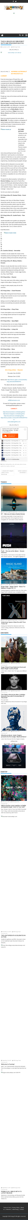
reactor (8, 466)
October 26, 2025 (6, 731)
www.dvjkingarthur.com (14, 421)
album (3, 464)
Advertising (15, 1209)
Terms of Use (7, 1207)
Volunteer (8, 1209)
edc (13, 464)
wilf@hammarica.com (14, 400)
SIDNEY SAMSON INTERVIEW (22, 471)
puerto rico (3, 466)
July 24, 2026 (5, 512)
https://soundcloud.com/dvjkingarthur (14, 415)
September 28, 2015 (6, 1060)
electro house (23, 464)
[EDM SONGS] (2, 35)
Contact (22, 1209)
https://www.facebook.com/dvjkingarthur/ (14, 412)
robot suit (12, 466)
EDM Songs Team (16, 47)
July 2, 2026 (4, 549)
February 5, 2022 (6, 801)
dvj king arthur (9, 464)
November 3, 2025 (6, 691)
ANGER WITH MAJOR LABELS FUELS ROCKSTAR (7, 472)
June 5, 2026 (5, 620)
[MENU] (26, 35)
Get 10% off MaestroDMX (14, 744)
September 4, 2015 (6, 1187)
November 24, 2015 (6, 931)
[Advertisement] (14, 24)
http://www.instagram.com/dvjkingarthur (14, 413)
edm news (17, 464)
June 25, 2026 (5, 584)
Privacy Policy (15, 1207)
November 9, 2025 (6, 663)
